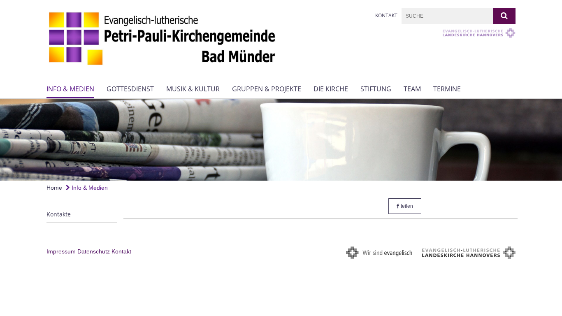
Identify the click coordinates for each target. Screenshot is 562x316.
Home (54, 187)
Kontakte (58, 214)
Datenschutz (93, 251)
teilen (406, 206)
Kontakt (386, 15)
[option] (281, 140)
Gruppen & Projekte (266, 88)
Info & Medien (70, 88)
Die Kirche (331, 88)
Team (412, 88)
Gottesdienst (130, 88)
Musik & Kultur (193, 88)
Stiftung (375, 88)
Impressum (61, 251)
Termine (447, 88)
